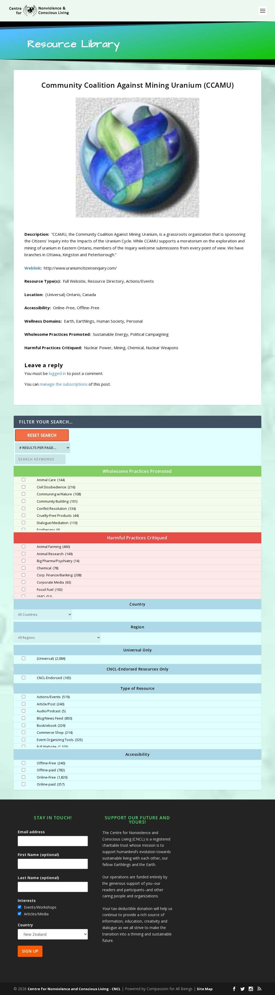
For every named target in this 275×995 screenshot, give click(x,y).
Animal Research (55, 554)
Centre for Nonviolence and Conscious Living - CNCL (74, 988)
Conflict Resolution (56, 509)
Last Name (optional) (38, 877)
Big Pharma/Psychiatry (58, 561)
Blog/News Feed (54, 718)
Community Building (57, 501)
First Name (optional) (38, 854)
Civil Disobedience (56, 487)
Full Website (52, 747)
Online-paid (50, 784)
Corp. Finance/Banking (59, 575)
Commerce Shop (55, 733)
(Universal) (51, 659)
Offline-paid (51, 770)
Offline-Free (51, 763)
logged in (57, 373)
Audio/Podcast (51, 711)
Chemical (47, 568)
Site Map (205, 988)
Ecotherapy (48, 530)
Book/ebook (51, 726)
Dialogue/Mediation (57, 523)
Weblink (32, 268)
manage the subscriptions (64, 384)
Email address (31, 831)
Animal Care (51, 480)
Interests (27, 900)
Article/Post (50, 704)
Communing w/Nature (59, 494)
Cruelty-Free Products (58, 516)
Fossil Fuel (49, 590)
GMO (44, 597)
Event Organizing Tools (59, 740)
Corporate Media (54, 582)
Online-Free (52, 777)
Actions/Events (53, 697)
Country (25, 924)
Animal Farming (53, 547)
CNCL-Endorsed (54, 678)
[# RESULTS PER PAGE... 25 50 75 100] (42, 448)
